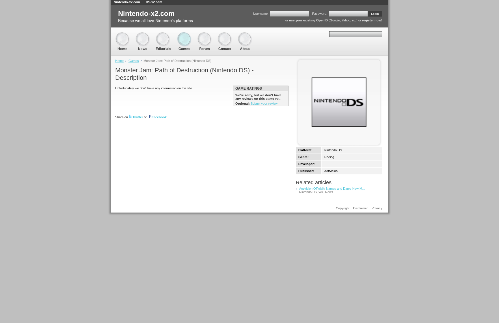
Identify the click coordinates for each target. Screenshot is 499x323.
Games (184, 34)
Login (375, 13)
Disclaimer (360, 208)
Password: (319, 13)
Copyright (342, 208)
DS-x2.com (154, 2)
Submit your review (264, 103)
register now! (372, 20)
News (143, 34)
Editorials (163, 34)
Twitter (138, 117)
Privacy (377, 208)
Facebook (159, 117)
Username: (261, 13)
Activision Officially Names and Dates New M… (332, 188)
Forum (204, 34)
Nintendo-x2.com (127, 2)
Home (122, 34)
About (245, 34)
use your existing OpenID (308, 20)
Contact (225, 34)
